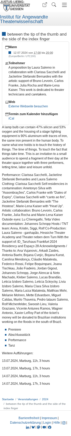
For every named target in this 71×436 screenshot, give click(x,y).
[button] (45, 4)
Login (47, 422)
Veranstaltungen (28, 399)
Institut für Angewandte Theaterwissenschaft (24, 19)
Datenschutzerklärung (25, 422)
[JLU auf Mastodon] (39, 427)
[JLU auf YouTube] (44, 427)
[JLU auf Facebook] (49, 427)
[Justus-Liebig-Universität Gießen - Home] (16, 6)
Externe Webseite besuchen (28, 106)
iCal (11, 118)
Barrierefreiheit (29, 418)
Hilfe (56, 422)
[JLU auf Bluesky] (34, 427)
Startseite (8, 399)
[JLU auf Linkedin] (28, 427)
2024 (45, 399)
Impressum (49, 418)
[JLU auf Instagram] (64, 422)
